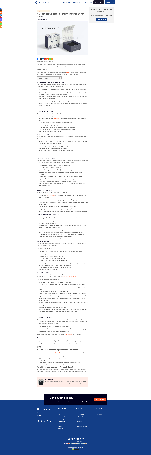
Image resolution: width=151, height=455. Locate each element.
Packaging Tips (46, 11)
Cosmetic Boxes (61, 414)
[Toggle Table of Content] (60, 78)
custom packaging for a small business (60, 352)
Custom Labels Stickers (82, 426)
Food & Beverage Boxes (62, 423)
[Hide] (0, 28)
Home (38, 8)
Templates (85, 2)
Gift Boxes (60, 426)
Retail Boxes (60, 428)
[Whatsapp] (50, 59)
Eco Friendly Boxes (61, 421)
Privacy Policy (99, 416)
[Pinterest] (45, 59)
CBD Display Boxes (81, 416)
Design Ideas (40, 11)
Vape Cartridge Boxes (81, 423)
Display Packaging (61, 419)
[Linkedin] (43, 59)
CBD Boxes (60, 411)
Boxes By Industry (67, 2)
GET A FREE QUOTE (101, 19)
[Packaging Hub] (43, 410)
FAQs (98, 419)
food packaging (69, 334)
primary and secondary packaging (69, 276)
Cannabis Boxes (80, 414)
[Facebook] (38, 59)
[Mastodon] (1, 19)
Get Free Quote (110, 2)
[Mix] (1, 22)
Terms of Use (99, 414)
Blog (91, 2)
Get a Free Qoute (99, 399)
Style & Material (77, 2)
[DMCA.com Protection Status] (75, 449)
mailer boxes (57, 118)
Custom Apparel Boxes (62, 416)
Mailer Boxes (79, 419)
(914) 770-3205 (98, 2)
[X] (41, 59)
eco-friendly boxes (51, 195)
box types (68, 72)
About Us (98, 411)
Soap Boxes (79, 421)
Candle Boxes (80, 411)
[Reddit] (47, 59)
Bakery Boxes (60, 431)
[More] (52, 59)
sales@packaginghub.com (44, 418)
